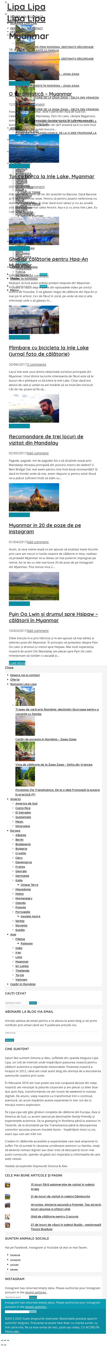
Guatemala (23, 817)
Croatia (21, 180)
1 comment (36, 104)
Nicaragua (22, 826)
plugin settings (36, 1292)
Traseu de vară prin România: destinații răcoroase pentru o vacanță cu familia (54, 48)
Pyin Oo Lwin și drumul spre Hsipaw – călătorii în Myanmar (53, 617)
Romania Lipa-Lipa (23, 684)
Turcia (20, 272)
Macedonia (23, 889)
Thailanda (23, 268)
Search (33, 1003)
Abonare (9, 1040)
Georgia (21, 871)
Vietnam (21, 979)
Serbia (19, 921)
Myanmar (22, 83)
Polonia (20, 907)
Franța (21, 190)
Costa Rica (22, 808)
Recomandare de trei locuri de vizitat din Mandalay (46, 439)
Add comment (38, 275)
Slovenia (21, 925)
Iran (18, 255)
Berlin (20, 170)
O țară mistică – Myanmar (40, 94)
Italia (19, 880)
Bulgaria (21, 848)
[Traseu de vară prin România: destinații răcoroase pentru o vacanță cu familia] (25, 705)
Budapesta (23, 844)
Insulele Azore (32, 216)
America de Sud (26, 803)
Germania (22, 876)
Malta (19, 894)
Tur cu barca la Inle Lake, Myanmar (51, 176)
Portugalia (22, 912)
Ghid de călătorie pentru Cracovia (54, 1216)
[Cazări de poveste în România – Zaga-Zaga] (25, 735)
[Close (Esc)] (2, 1340)
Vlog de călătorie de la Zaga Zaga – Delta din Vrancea (57, 97)
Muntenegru (24, 214)
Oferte (15, 679)
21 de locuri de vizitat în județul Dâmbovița (60, 1196)
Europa (15, 830)
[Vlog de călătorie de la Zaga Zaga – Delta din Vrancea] (25, 760)
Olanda (20, 903)
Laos (18, 957)
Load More (17, 663)
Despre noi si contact (26, 28)
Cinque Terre (29, 885)
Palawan (27, 943)
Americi (15, 799)
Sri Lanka (22, 253)
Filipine (20, 939)
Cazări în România (24, 278)
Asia (12, 83)
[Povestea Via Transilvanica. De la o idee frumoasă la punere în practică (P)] (25, 785)
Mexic (19, 821)
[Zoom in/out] (8, 1340)
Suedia (20, 930)
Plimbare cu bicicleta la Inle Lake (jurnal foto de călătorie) (49, 351)
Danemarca (23, 862)
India (19, 251)
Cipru (19, 183)
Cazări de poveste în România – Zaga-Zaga (47, 85)
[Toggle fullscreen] (5, 1340)
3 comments (36, 364)
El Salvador (23, 812)
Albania (20, 835)
